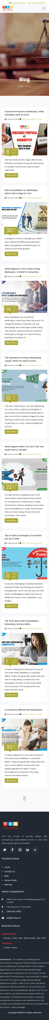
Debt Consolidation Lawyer (31, 119)
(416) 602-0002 (37, 3)
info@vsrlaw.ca (18, 3)
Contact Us (9, 871)
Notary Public (10, 880)
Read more (11, 175)
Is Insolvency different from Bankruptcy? (24, 710)
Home (21, 86)
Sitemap (8, 884)
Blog (6, 876)
